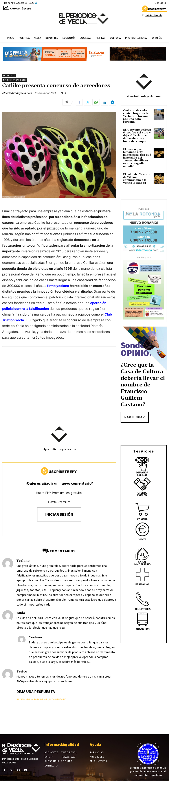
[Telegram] (112, 102)
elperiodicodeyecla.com (17, 93)
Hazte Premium (59, 502)
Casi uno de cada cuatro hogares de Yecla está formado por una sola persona (137, 116)
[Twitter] (87, 102)
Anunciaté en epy (20, 8)
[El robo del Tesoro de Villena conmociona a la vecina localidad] (159, 178)
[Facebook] (79, 102)
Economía (9, 75)
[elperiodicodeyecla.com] (59, 434)
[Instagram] (18, 770)
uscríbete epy (157, 9)
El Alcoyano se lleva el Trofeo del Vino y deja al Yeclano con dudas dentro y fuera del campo (137, 135)
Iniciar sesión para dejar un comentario (41, 699)
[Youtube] (25, 770)
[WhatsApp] (95, 102)
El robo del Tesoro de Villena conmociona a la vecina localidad (136, 179)
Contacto (160, 2)
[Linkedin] (104, 102)
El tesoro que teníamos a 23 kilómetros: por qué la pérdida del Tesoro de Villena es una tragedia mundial (137, 158)
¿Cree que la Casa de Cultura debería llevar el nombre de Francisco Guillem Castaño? (143, 385)
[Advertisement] (59, 390)
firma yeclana (58, 286)
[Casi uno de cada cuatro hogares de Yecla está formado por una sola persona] (159, 114)
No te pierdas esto (14, 80)
